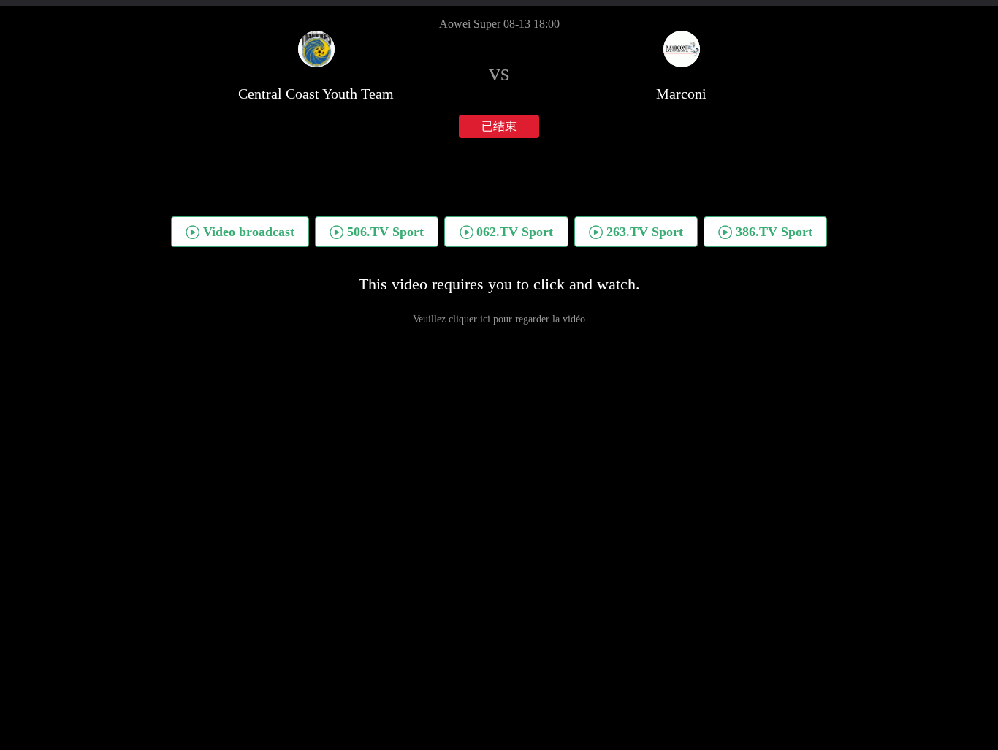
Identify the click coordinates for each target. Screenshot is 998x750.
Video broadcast (248, 231)
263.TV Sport (644, 231)
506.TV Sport (385, 231)
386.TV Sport (774, 231)
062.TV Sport (514, 231)
